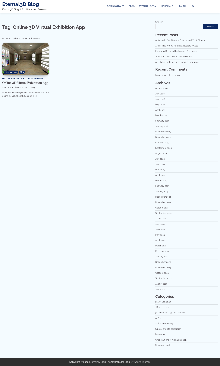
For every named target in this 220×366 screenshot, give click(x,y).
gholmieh (8, 87)
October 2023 (162, 273)
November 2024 (163, 202)
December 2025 (163, 131)
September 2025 (163, 148)
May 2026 (160, 104)
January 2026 (161, 126)
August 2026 (161, 88)
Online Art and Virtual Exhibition (22, 78)
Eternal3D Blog (20, 4)
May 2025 (160, 169)
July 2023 (159, 289)
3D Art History (162, 307)
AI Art (158, 318)
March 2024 (161, 245)
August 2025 (161, 153)
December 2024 (163, 197)
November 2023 (163, 267)
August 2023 (161, 284)
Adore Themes (142, 361)
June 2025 (160, 164)
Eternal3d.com (147, 6)
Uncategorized (162, 345)
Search (159, 22)
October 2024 (162, 208)
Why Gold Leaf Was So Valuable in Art (174, 56)
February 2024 (162, 251)
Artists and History (164, 323)
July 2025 (160, 159)
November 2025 (163, 137)
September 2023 (163, 278)
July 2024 (160, 224)
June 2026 (160, 99)
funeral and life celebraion (168, 329)
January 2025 (161, 191)
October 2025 (162, 142)
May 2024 (160, 235)
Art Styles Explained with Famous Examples (176, 62)
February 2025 (162, 186)
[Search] (193, 6)
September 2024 (163, 213)
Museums (160, 334)
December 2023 (163, 262)
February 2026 (162, 121)
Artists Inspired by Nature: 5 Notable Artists (176, 46)
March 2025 (161, 180)
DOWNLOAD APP (115, 6)
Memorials (167, 6)
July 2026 (160, 94)
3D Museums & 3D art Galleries (170, 312)
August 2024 (161, 218)
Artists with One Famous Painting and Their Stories (180, 40)
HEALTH (182, 6)
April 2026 (160, 110)
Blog (132, 6)
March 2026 (161, 115)
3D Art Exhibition (163, 302)
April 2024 (160, 240)
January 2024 (161, 256)
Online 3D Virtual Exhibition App (25, 83)
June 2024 (160, 229)
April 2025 (160, 175)
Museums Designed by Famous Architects (176, 51)
